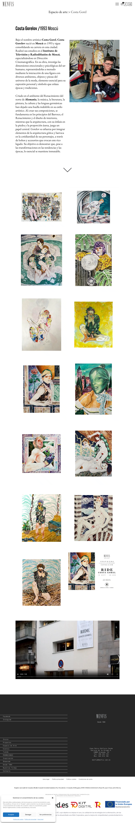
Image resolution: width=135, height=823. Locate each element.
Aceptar (11, 815)
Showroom (6, 761)
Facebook (6, 716)
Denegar (28, 815)
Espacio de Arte (10, 746)
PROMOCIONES (8, 755)
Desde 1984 (7, 765)
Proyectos (7, 742)
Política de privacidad (30, 819)
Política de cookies (18, 819)
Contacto (6, 771)
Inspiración (8, 758)
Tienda (5, 752)
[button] (53, 798)
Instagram (7, 720)
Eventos (6, 749)
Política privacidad (58, 779)
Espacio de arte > (60, 12)
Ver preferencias (45, 815)
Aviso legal (40, 819)
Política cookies (71, 779)
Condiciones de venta (85, 779)
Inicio (5, 739)
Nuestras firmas (10, 768)
